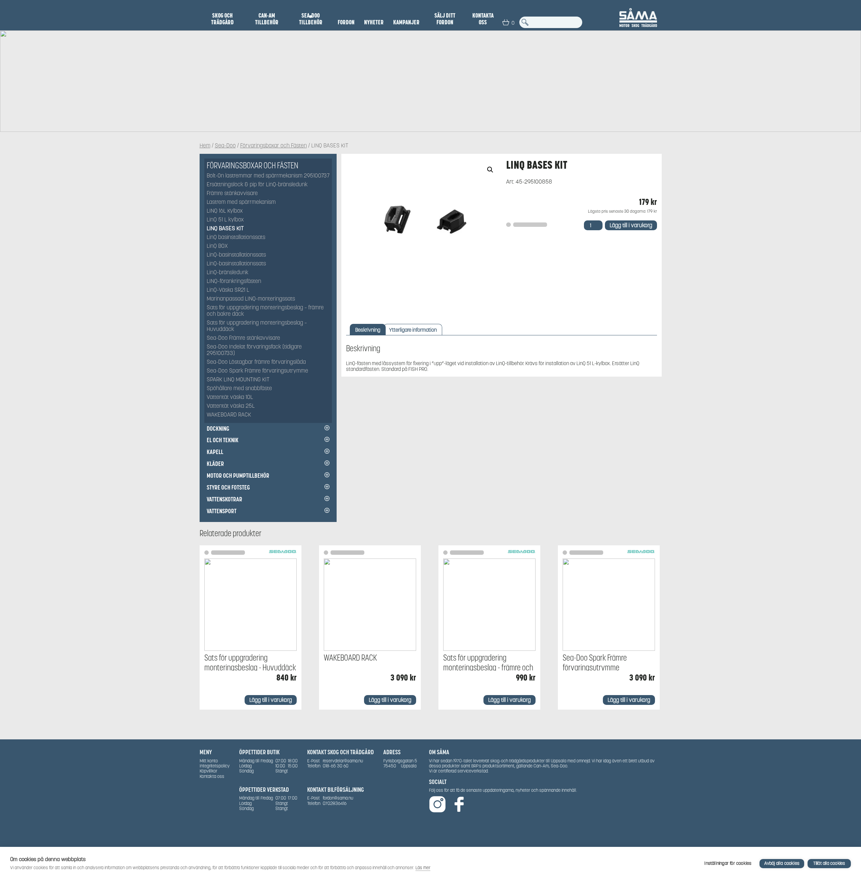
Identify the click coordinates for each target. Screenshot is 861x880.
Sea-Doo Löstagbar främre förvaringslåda (256, 362)
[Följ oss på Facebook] (459, 805)
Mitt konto (209, 761)
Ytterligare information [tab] (413, 330)
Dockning (218, 428)
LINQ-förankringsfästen (234, 281)
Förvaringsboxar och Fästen (273, 146)
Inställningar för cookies (727, 863)
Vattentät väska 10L (230, 397)
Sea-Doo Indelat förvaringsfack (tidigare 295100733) (254, 350)
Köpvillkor (208, 771)
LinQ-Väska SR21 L (228, 290)
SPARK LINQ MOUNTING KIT (238, 380)
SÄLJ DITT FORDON (444, 19)
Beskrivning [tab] (367, 330)
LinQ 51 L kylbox (225, 220)
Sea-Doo (225, 146)
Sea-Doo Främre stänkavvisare (243, 338)
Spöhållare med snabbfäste (239, 388)
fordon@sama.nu (338, 798)
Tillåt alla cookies (829, 863)
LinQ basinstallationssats (236, 237)
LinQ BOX (217, 246)
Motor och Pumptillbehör (238, 475)
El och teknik (223, 440)
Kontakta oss (483, 19)
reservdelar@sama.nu (343, 761)
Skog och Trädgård (222, 19)
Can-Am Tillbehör (266, 19)
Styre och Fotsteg (228, 487)
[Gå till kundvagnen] (505, 22)
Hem (205, 146)
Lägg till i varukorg (631, 225)
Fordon (346, 22)
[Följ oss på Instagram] (437, 805)
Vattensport (221, 511)
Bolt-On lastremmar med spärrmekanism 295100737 (268, 176)
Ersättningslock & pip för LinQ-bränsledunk (257, 185)
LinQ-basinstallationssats (236, 255)
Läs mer (422, 868)
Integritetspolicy (215, 766)
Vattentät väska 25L (231, 406)
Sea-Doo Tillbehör (310, 19)
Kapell (215, 452)
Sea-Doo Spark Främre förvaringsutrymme (257, 371)
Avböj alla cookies (781, 863)
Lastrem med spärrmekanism (241, 202)
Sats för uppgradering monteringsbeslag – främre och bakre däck (265, 311)
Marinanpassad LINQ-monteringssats (251, 299)
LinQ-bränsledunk (227, 272)
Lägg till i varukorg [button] (270, 700)
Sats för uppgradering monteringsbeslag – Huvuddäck (257, 326)
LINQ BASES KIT (225, 228)
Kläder (215, 464)
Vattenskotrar (224, 499)
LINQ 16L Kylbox (225, 211)
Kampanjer (406, 22)
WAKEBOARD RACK (229, 415)
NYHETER (374, 22)
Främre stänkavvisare (232, 193)
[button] (490, 170)
